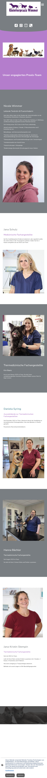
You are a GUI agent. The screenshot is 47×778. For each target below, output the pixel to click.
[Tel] (30, 25)
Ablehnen (21, 775)
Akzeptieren (10, 775)
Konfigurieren (9, 770)
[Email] (25, 25)
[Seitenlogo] (23, 9)
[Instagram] (21, 25)
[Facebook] (16, 25)
